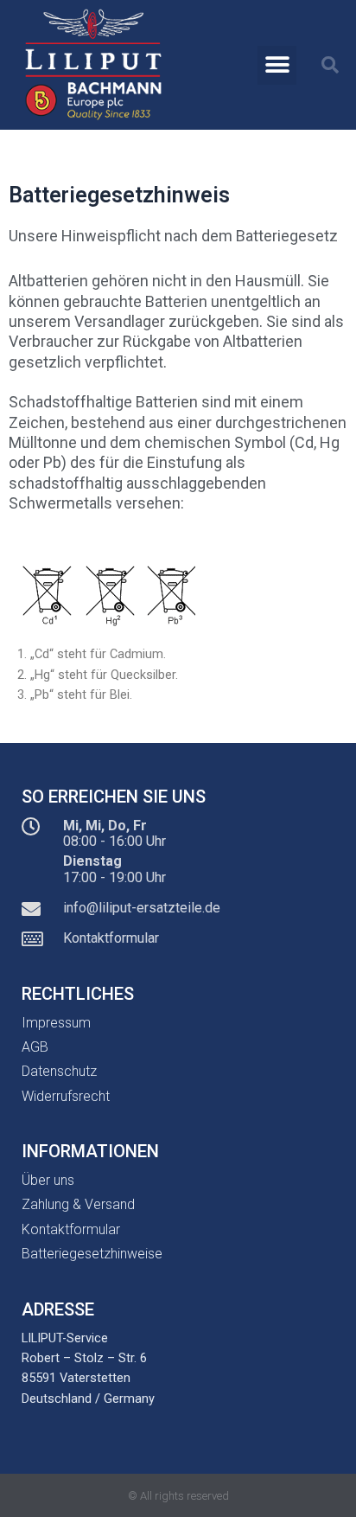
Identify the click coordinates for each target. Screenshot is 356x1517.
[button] (276, 65)
